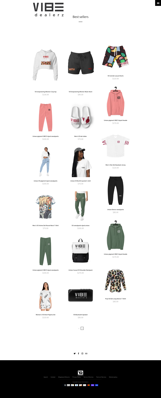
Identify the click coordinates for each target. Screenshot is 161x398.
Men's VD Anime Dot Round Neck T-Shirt (46, 225)
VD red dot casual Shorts (116, 76)
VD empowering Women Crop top (45, 92)
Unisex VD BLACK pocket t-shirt (80, 181)
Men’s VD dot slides (80, 136)
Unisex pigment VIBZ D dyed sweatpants (46, 136)
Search (46, 377)
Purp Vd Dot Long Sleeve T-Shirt (115, 299)
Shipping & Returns (64, 377)
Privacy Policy (76, 377)
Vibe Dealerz (85, 382)
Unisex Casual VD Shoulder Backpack (81, 270)
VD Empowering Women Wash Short (80, 92)
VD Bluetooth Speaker (80, 315)
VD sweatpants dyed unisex (80, 225)
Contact (53, 377)
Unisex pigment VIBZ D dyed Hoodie (115, 120)
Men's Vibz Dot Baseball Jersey (116, 165)
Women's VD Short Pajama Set (45, 315)
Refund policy (113, 377)
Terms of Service (88, 377)
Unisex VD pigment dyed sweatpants (45, 181)
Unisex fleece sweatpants (115, 209)
